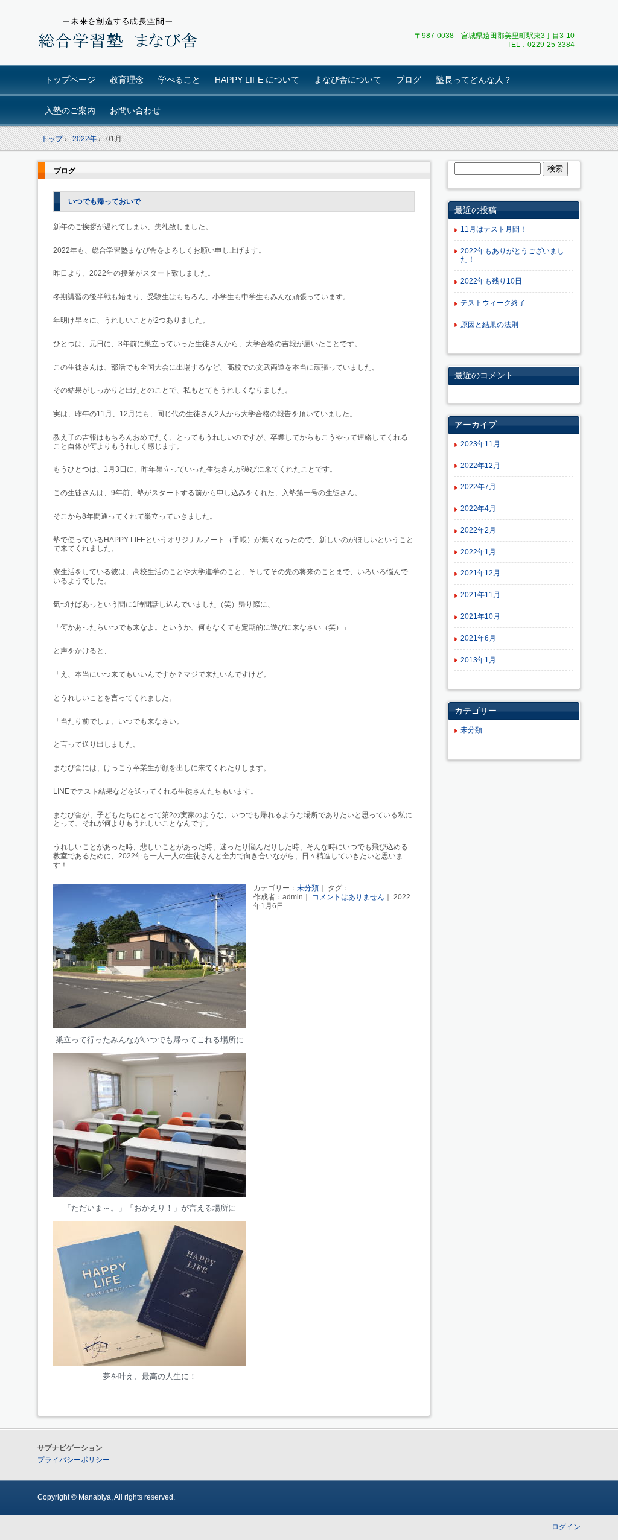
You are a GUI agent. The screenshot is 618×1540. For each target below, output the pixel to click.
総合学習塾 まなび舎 (122, 34)
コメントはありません (348, 897)
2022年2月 (478, 530)
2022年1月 (478, 552)
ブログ (408, 79)
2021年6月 (478, 638)
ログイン (566, 1527)
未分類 (308, 888)
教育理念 (127, 79)
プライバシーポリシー (73, 1460)
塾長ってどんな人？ (474, 79)
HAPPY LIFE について (257, 79)
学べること (179, 79)
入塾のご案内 (70, 110)
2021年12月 (480, 573)
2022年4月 (478, 508)
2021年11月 (480, 595)
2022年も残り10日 (491, 281)
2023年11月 (480, 444)
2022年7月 (478, 487)
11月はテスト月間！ (493, 229)
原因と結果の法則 (489, 324)
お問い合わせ (135, 110)
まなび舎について (347, 79)
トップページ (70, 79)
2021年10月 (480, 616)
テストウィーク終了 (493, 303)
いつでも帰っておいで (104, 201)
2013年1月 (478, 660)
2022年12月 (480, 465)
